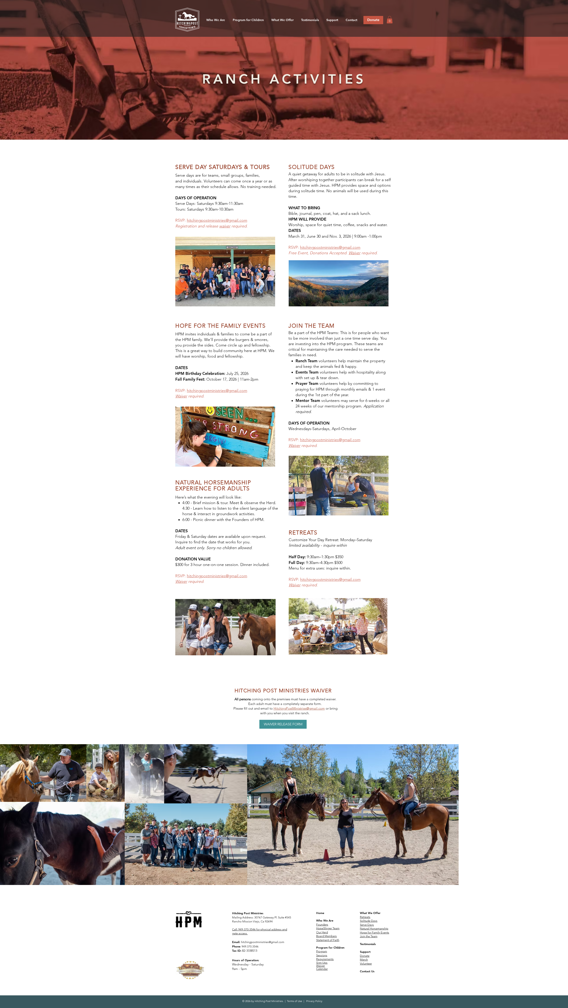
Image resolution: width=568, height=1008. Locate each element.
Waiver (354, 253)
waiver (224, 226)
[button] (215, 20)
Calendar (322, 969)
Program (321, 951)
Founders (322, 924)
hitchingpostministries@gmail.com (217, 220)
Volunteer (366, 963)
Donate (364, 955)
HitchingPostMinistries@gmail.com (299, 708)
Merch (364, 959)
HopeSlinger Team (327, 928)
